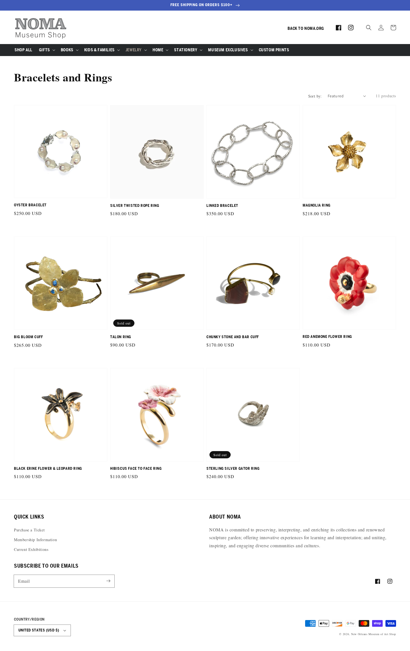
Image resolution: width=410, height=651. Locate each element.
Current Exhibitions (31, 549)
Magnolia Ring (317, 205)
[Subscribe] (108, 581)
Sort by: (315, 96)
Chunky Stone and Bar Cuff (232, 337)
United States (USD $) (38, 630)
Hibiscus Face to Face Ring (136, 468)
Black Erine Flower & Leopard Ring (48, 468)
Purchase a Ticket (29, 530)
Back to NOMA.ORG (306, 28)
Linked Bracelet (222, 206)
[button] (369, 27)
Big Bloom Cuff (28, 337)
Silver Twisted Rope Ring (134, 206)
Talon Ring (120, 337)
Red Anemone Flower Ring (327, 337)
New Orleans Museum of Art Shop (373, 634)
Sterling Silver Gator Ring (233, 468)
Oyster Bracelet (30, 205)
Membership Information (35, 539)
